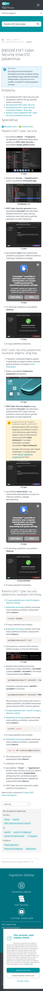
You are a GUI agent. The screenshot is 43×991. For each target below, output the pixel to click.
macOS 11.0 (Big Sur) (22, 832)
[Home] (3, 40)
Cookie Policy (28, 964)
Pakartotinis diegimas (13, 849)
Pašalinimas (31, 849)
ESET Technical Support (11, 928)
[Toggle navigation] (38, 5)
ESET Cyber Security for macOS (13, 42)
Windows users (10, 126)
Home (8, 40)
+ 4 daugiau (32, 836)
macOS (15, 40)
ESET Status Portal (9, 924)
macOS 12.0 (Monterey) (14, 836)
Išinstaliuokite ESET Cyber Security (20, 105)
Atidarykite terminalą (15, 607)
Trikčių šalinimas (11, 845)
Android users (27, 126)
